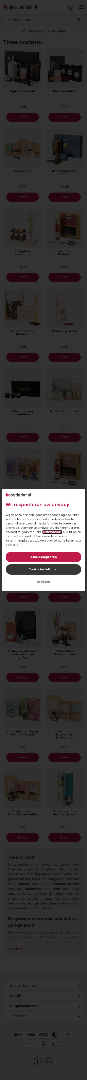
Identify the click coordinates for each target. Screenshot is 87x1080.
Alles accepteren (43, 557)
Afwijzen (43, 582)
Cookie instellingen (43, 569)
